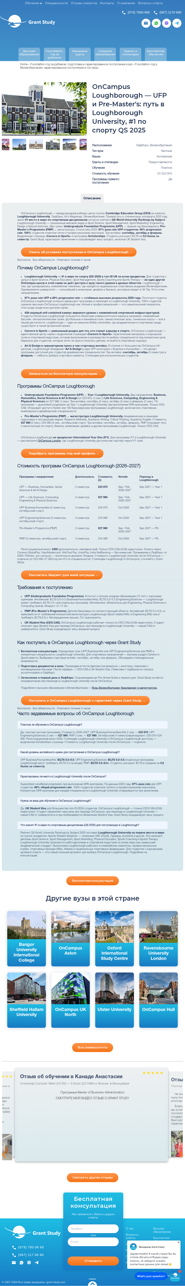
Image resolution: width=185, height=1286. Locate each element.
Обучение (32, 3)
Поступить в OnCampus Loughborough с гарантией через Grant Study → (87, 700)
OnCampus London (49, 441)
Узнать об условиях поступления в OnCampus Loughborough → (80, 252)
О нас (130, 1228)
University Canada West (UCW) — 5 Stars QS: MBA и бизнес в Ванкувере (74, 1083)
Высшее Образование (29, 52)
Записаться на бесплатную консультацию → (65, 373)
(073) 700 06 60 (31, 1247)
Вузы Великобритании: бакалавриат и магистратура (124, 688)
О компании (126, 3)
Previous (5, 109)
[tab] (92, 198)
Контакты (107, 3)
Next (83, 109)
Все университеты (92, 1047)
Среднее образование (105, 52)
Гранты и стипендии (130, 52)
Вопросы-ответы (150, 3)
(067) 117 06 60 (31, 1255)
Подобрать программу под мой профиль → (64, 453)
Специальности (56, 3)
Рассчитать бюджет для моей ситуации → (63, 575)
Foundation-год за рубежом (54, 54)
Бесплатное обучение (156, 52)
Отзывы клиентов (84, 3)
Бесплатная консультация (92, 880)
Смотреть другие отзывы (92, 1177)
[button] (178, 1144)
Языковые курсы (79, 52)
